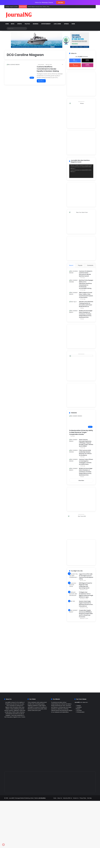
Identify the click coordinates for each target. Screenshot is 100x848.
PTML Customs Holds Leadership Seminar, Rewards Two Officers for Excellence (85, 453)
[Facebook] (10, 720)
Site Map (89, 798)
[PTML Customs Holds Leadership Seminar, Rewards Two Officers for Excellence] (73, 452)
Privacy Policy (83, 798)
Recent (71, 265)
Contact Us (76, 798)
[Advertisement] (65, 13)
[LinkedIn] (14, 720)
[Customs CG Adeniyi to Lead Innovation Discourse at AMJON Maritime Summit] (73, 273)
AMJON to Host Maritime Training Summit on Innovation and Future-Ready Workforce (86, 304)
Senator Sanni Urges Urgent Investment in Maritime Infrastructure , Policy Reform (86, 603)
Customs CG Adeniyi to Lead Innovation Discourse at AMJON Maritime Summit (85, 273)
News (12, 23)
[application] (81, 171)
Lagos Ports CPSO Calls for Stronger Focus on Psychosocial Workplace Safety (86, 576)
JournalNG (11, 798)
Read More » (41, 81)
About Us (59, 798)
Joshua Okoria (41, 64)
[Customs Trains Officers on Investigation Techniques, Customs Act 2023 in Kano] (73, 461)
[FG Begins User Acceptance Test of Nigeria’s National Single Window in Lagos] (73, 594)
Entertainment (46, 23)
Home (7, 23)
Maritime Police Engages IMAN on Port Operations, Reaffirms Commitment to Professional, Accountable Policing (86, 284)
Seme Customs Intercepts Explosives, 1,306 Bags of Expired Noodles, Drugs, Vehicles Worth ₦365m (86, 443)
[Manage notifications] (3, 844)
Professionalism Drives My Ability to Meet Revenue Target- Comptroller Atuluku (81, 432)
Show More (81, 480)
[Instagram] (16, 720)
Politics (27, 23)
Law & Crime (57, 23)
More (73, 23)
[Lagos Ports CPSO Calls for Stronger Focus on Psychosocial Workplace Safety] (73, 576)
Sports (19, 23)
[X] (12, 720)
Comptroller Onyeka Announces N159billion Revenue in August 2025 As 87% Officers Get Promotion (86, 614)
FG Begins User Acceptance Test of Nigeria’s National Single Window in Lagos (86, 594)
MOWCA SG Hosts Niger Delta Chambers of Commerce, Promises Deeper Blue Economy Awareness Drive (85, 314)
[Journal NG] (18, 14)
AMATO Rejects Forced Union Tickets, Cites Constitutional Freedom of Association (48, 6)
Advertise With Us (67, 798)
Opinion (66, 23)
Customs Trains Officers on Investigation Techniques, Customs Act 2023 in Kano (86, 462)
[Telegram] (18, 720)
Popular (80, 265)
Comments (90, 265)
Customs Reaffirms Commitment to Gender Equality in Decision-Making (48, 69)
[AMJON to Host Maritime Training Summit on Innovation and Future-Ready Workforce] (73, 304)
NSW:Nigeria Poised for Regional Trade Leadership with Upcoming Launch (85, 585)
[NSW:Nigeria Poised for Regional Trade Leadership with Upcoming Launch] (73, 585)
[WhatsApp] (19, 720)
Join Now (60, 2)
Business (35, 23)
